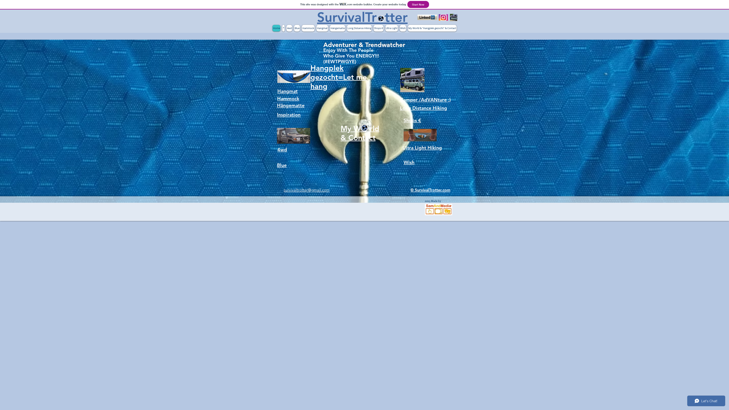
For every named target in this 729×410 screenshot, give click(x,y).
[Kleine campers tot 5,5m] (453, 17)
